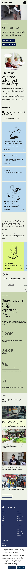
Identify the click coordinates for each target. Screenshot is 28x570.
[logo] (7, 2)
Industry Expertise (20, 537)
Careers (3, 518)
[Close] (25, 549)
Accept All (11, 567)
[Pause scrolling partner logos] (25, 290)
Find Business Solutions (8, 40)
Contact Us (4, 525)
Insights (3, 543)
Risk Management (20, 531)
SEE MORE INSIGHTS (7, 496)
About (3, 516)
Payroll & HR (19, 525)
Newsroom (4, 545)
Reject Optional (20, 567)
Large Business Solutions (21, 522)
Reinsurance (19, 535)
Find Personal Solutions (9, 44)
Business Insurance (20, 520)
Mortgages (18, 518)
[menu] (24, 2)
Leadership (4, 520)
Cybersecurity (19, 527)
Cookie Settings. (16, 564)
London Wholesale (20, 533)
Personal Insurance (20, 516)
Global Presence (5, 522)
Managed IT (19, 529)
